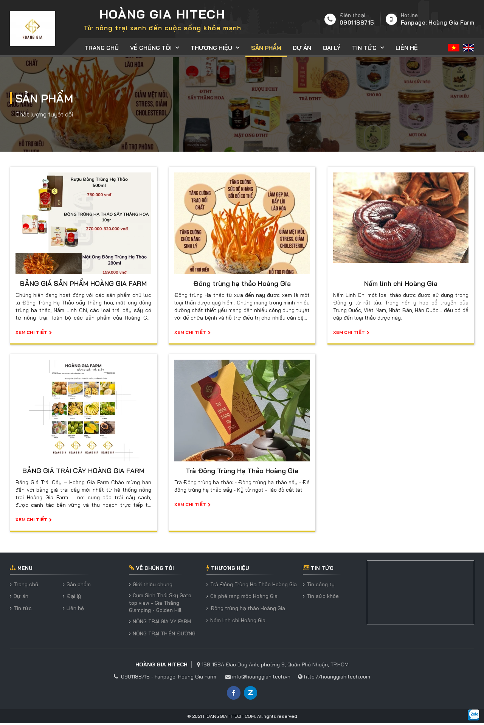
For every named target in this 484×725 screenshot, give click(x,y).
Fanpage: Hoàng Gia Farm (438, 22)
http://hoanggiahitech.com (337, 676)
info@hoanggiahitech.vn (261, 676)
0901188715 (357, 22)
